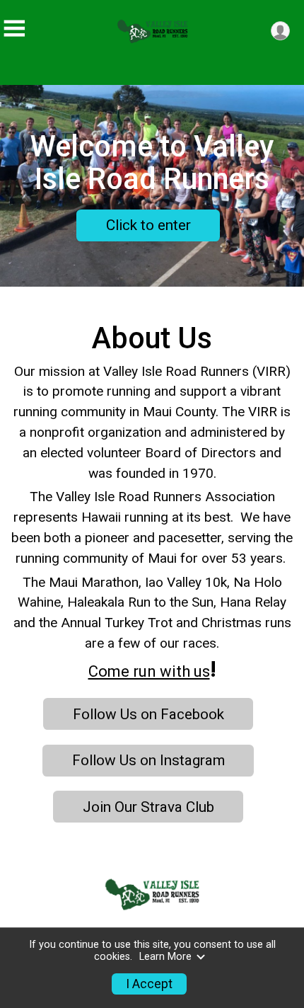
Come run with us (149, 671)
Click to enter (148, 225)
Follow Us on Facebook (148, 714)
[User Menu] (280, 30)
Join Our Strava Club (148, 806)
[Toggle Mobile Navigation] (14, 28)
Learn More (165, 957)
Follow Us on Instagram (148, 760)
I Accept (149, 984)
